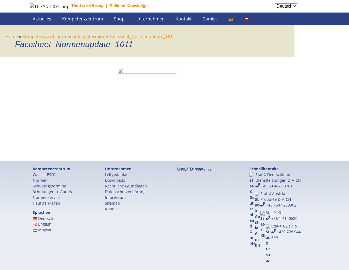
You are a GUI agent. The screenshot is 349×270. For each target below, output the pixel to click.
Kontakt (184, 19)
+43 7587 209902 (280, 205)
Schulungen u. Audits (52, 191)
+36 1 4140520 (283, 218)
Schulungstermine (49, 186)
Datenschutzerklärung (125, 191)
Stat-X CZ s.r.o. (284, 226)
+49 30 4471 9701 (276, 186)
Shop (119, 19)
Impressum (115, 197)
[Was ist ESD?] (312, 9)
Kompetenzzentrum (82, 19)
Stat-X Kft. (275, 212)
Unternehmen (150, 19)
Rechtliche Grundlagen (126, 186)
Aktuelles (42, 19)
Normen (40, 180)
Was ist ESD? (44, 174)
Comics (210, 19)
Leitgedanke (116, 174)
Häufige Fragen (46, 203)
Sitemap (112, 203)
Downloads (115, 180)
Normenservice (47, 197)
